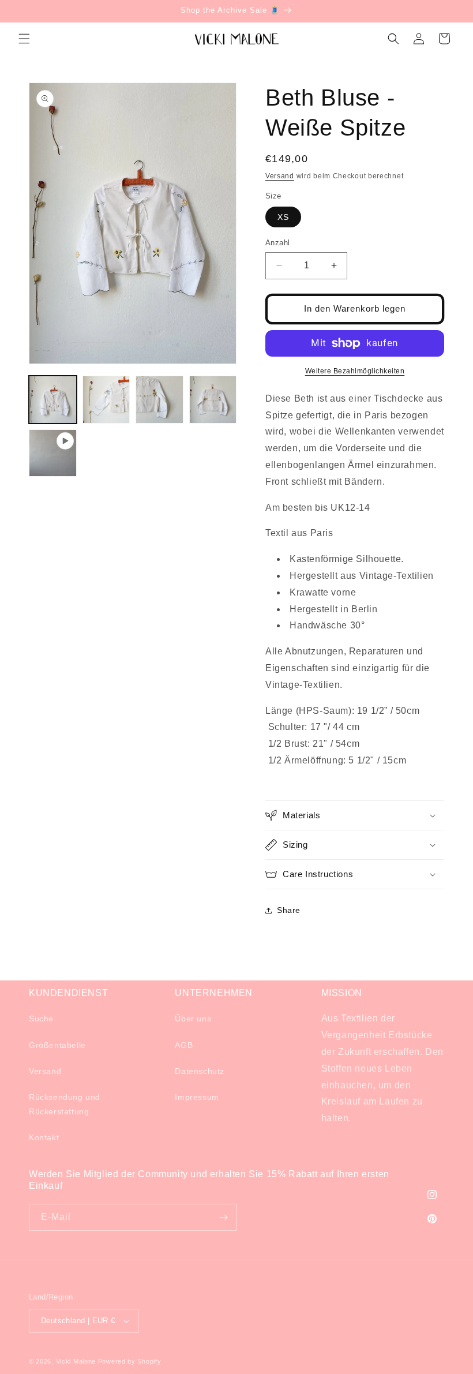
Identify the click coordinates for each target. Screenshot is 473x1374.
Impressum (197, 1097)
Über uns (193, 1018)
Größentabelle (57, 1045)
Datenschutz (199, 1071)
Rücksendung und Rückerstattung (64, 1104)
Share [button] (289, 910)
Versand (279, 176)
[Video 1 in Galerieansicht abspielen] (53, 453)
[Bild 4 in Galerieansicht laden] (213, 400)
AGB (184, 1045)
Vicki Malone (76, 1361)
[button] (24, 38)
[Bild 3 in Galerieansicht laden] (159, 400)
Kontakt (44, 1137)
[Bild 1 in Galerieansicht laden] (53, 400)
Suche (41, 1018)
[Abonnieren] (223, 1217)
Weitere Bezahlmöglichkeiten (355, 371)
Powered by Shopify (130, 1361)
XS (283, 217)
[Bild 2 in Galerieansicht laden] (106, 400)
